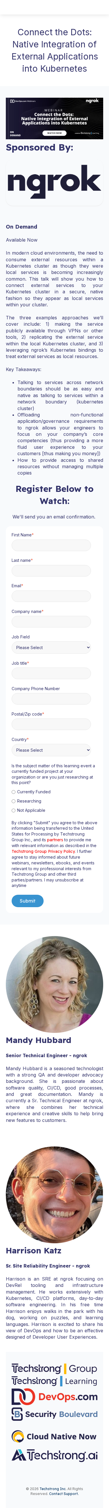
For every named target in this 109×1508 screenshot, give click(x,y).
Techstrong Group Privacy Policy (43, 851)
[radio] (53, 792)
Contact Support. (64, 1494)
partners (55, 839)
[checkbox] (53, 801)
